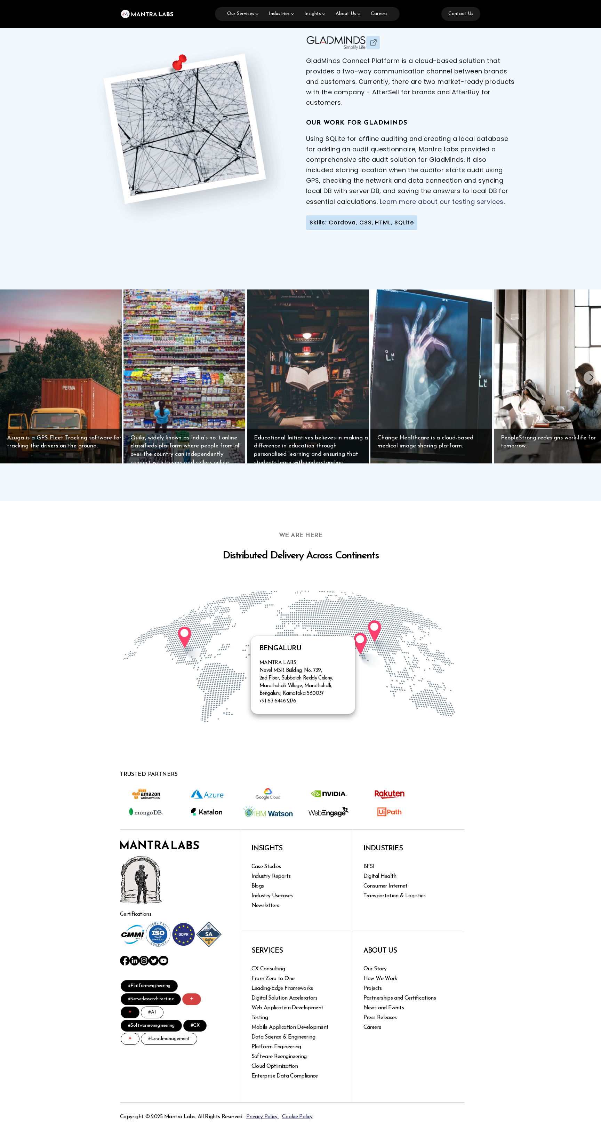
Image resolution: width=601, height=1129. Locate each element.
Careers (379, 13)
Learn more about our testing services (442, 201)
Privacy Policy (262, 1117)
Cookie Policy (297, 1117)
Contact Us (460, 13)
